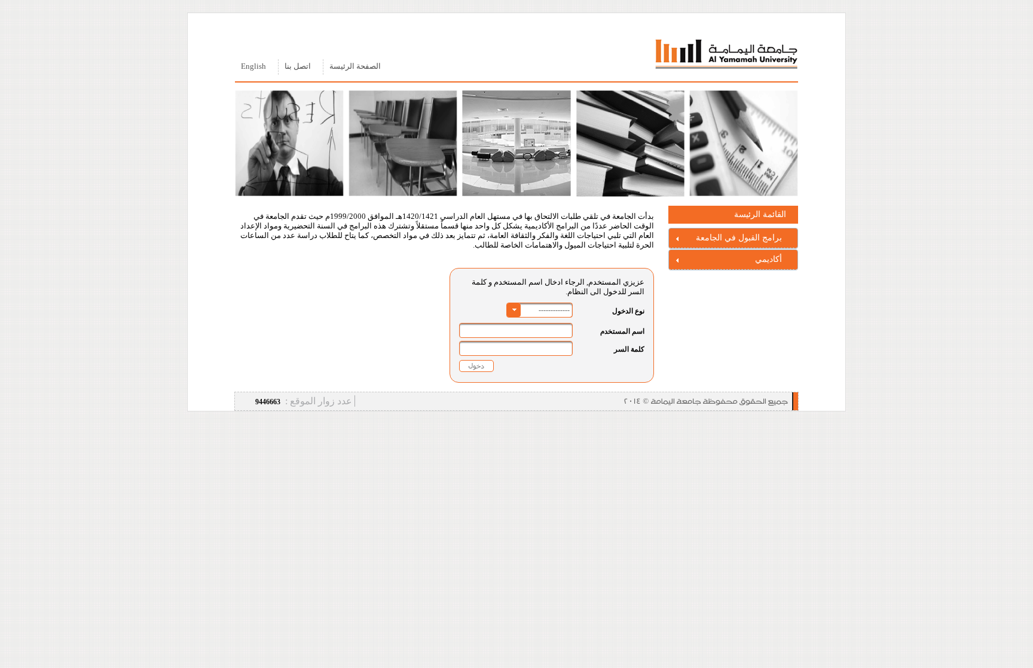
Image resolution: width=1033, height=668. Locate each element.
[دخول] (476, 366)
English (253, 66)
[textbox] (516, 330)
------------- (554, 310)
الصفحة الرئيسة (355, 66)
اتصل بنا (298, 66)
